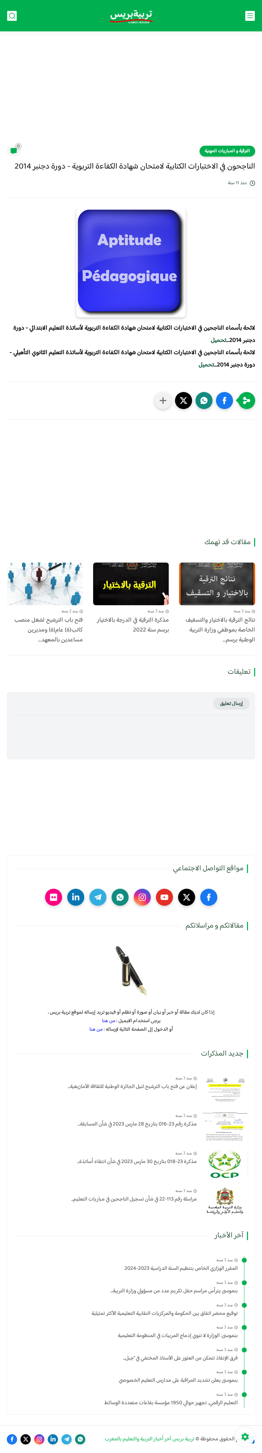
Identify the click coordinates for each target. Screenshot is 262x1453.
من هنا (108, 1021)
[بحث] (12, 16)
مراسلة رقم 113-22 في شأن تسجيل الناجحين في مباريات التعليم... (134, 1199)
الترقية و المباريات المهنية (227, 151)
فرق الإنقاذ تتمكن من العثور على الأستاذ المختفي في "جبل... (180, 1358)
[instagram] (142, 897)
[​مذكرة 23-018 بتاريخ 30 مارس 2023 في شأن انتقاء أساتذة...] (225, 1163)
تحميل (218, 340)
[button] (224, 400)
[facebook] (208, 897)
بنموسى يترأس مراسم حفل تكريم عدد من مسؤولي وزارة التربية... (174, 1291)
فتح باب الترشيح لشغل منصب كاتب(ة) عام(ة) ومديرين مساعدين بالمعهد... (48, 630)
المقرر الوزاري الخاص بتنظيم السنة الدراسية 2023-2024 (181, 1268)
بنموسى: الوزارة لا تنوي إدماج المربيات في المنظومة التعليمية (178, 1336)
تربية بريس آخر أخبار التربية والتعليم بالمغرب (149, 1439)
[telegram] (97, 897)
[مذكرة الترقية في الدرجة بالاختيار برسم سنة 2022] (131, 584)
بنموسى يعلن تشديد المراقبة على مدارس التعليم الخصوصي (178, 1380)
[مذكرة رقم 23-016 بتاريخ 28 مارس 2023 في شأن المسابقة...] (225, 1125)
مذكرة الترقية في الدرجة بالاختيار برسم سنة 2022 (133, 625)
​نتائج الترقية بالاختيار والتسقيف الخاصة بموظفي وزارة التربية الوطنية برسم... (220, 630)
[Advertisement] (131, 93)
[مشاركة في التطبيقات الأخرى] (163, 400)
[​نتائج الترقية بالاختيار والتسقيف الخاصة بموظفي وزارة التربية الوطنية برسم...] (217, 584)
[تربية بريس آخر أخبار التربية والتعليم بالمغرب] (131, 15)
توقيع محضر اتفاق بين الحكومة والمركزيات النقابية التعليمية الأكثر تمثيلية (164, 1313)
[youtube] (164, 897)
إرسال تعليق (231, 703)
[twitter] (186, 897)
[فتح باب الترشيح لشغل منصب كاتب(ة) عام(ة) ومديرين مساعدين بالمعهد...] (45, 584)
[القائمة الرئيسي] (250, 16)
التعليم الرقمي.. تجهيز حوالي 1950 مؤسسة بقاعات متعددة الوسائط (171, 1403)
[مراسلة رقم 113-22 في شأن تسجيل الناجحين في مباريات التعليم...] (225, 1201)
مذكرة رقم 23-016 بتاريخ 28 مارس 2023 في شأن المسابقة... (137, 1124)
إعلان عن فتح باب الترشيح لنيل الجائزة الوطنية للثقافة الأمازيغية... (132, 1087)
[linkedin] (75, 897)
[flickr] (53, 897)
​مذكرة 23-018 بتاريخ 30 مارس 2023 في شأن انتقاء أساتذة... (137, 1162)
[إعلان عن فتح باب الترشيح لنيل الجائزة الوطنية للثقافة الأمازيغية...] (225, 1088)
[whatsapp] (120, 897)
